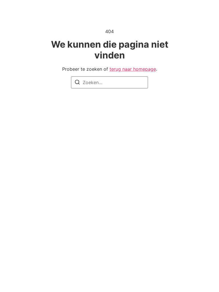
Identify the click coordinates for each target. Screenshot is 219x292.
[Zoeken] (77, 83)
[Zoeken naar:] (109, 82)
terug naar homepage (133, 69)
